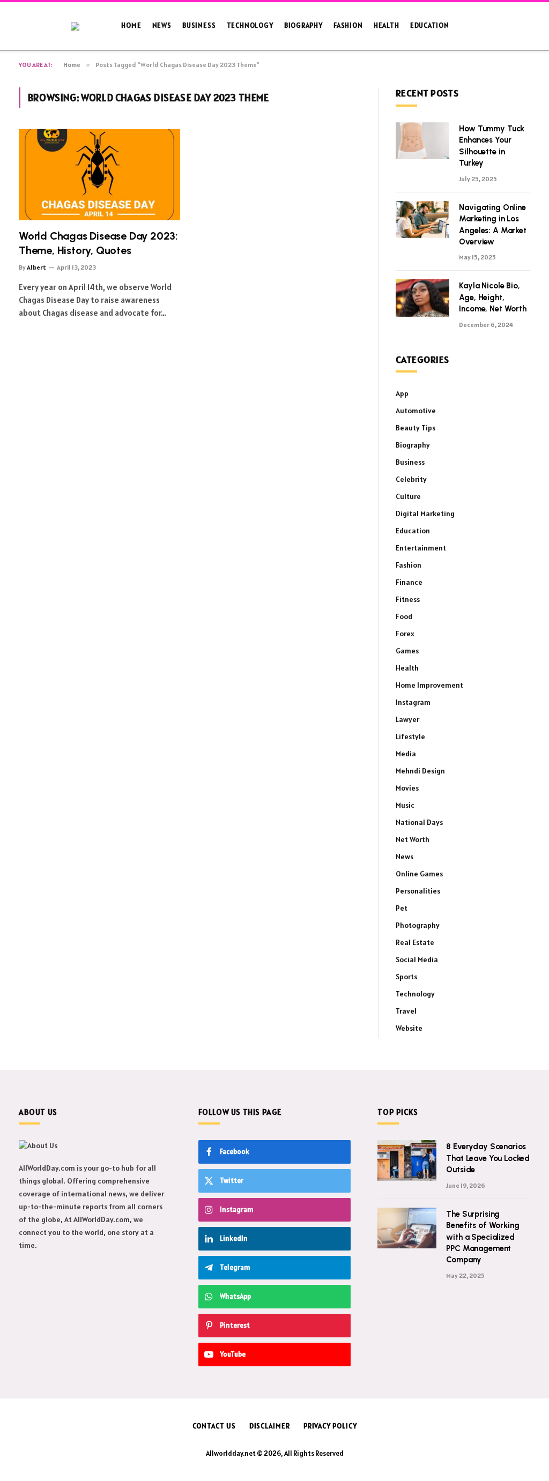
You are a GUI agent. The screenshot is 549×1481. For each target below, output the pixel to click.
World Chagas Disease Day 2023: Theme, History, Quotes (98, 243)
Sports (406, 976)
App (402, 393)
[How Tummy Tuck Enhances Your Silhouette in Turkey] (422, 140)
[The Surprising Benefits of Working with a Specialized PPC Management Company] (406, 1228)
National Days (419, 822)
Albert (36, 267)
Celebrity (411, 479)
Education (429, 25)
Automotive (416, 410)
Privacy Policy (330, 1426)
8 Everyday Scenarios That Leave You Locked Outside (488, 1158)
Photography (418, 925)
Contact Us (214, 1426)
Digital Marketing (425, 513)
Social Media (417, 959)
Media (406, 753)
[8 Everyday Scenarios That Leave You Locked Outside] (406, 1160)
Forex (405, 633)
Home (131, 25)
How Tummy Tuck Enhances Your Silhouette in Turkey (491, 146)
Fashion (347, 25)
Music (405, 805)
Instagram (413, 702)
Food (404, 616)
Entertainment (421, 548)
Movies (407, 788)
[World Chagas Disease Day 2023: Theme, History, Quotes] (99, 174)
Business (199, 25)
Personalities (418, 891)
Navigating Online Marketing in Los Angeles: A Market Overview (492, 225)
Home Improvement (429, 685)
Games (407, 651)
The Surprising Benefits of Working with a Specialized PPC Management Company (482, 1237)
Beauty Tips (415, 428)
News (162, 25)
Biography (303, 25)
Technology (250, 25)
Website (409, 1028)
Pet (401, 908)
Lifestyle (410, 736)
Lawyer (407, 719)
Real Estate (415, 942)
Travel (406, 1011)
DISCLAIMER (269, 1426)
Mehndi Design (420, 771)
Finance (409, 582)
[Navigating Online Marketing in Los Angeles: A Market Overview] (422, 219)
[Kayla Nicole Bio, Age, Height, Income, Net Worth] (422, 297)
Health (386, 25)
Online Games (419, 874)
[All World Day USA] (81, 26)
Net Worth (412, 839)
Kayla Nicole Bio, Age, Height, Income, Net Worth (492, 297)
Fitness (408, 599)
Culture (408, 496)
